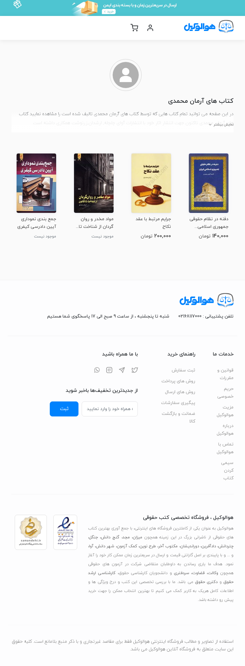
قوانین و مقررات (225, 374)
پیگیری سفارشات (178, 403)
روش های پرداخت (178, 381)
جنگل (93, 537)
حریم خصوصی (225, 393)
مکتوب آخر (168, 546)
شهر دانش (105, 546)
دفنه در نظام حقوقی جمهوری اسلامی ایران (208, 223)
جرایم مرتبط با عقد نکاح (153, 223)
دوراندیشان (189, 546)
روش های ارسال (180, 392)
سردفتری (181, 573)
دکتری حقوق (206, 582)
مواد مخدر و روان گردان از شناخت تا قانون (96, 223)
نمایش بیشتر (223, 124)
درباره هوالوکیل (225, 430)
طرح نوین (147, 546)
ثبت (64, 408)
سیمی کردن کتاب (227, 470)
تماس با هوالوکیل (225, 448)
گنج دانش (110, 537)
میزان (137, 537)
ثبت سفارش (183, 370)
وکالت (213, 573)
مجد (126, 537)
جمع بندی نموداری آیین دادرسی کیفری (36, 223)
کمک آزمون (127, 546)
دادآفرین (208, 546)
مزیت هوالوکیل (225, 411)
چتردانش (226, 546)
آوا (91, 546)
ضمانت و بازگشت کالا (178, 417)
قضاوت (198, 573)
